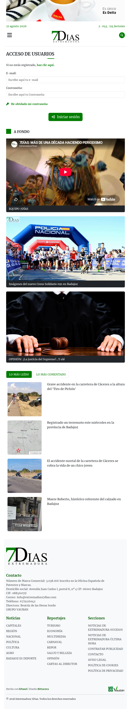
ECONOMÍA (54, 631)
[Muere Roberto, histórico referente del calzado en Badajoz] (24, 514)
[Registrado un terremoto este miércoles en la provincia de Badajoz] (24, 437)
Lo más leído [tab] (19, 374)
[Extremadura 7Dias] (65, 36)
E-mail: (11, 73)
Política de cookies (103, 665)
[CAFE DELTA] (65, 10)
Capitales (13, 625)
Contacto (95, 654)
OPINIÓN (53, 658)
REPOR (51, 647)
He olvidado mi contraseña (29, 104)
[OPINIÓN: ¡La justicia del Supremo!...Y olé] (65, 323)
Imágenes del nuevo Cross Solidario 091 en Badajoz (43, 284)
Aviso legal (97, 659)
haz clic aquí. (46, 65)
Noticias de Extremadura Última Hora (104, 639)
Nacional (13, 636)
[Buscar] (122, 35)
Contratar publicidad (105, 649)
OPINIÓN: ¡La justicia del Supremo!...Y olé (37, 359)
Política (12, 642)
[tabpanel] (65, 458)
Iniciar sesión (68, 117)
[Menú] (9, 35)
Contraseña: (14, 88)
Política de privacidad (105, 670)
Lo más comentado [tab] (51, 374)
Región (11, 631)
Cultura (12, 647)
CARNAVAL (54, 642)
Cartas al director (62, 664)
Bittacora (43, 689)
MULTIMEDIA (56, 636)
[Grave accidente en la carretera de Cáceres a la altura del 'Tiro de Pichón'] (24, 399)
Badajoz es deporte (21, 658)
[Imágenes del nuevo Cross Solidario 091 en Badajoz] (65, 248)
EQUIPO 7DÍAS (18, 208)
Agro (10, 653)
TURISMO (53, 625)
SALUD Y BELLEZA (59, 653)
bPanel (23, 689)
